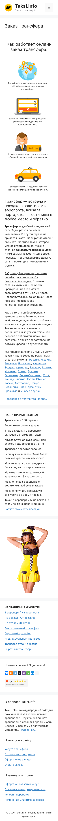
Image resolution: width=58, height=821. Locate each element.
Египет (22, 371)
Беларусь (11, 363)
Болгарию (24, 363)
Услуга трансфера (16, 749)
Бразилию (11, 391)
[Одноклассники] (11, 673)
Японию (20, 379)
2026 (12, 812)
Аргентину (34, 387)
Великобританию (30, 375)
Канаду (9, 379)
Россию (34, 359)
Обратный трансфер (18, 649)
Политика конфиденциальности (25, 789)
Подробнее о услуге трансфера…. (26, 398)
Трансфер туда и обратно (21, 643)
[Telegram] (15, 673)
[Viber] (24, 673)
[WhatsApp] (28, 673)
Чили (22, 387)
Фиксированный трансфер (22, 628)
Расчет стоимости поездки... (23, 509)
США (46, 375)
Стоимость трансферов (20, 754)
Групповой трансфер (18, 633)
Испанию (10, 371)
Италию (47, 367)
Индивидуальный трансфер (22, 638)
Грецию (33, 371)
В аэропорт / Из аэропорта (22, 612)
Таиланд (35, 367)
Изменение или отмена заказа (24, 799)
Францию (22, 367)
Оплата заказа (14, 764)
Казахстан (39, 363)
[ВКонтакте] (6, 673)
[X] (19, 673)
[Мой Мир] (32, 673)
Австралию (22, 383)
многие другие (30, 391)
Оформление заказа (18, 759)
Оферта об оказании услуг (22, 784)
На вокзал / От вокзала (20, 617)
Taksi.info (26, 6)
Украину (46, 359)
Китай (31, 379)
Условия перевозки (17, 794)
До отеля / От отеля (17, 623)
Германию (11, 375)
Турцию (10, 367)
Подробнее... (28, 729)
